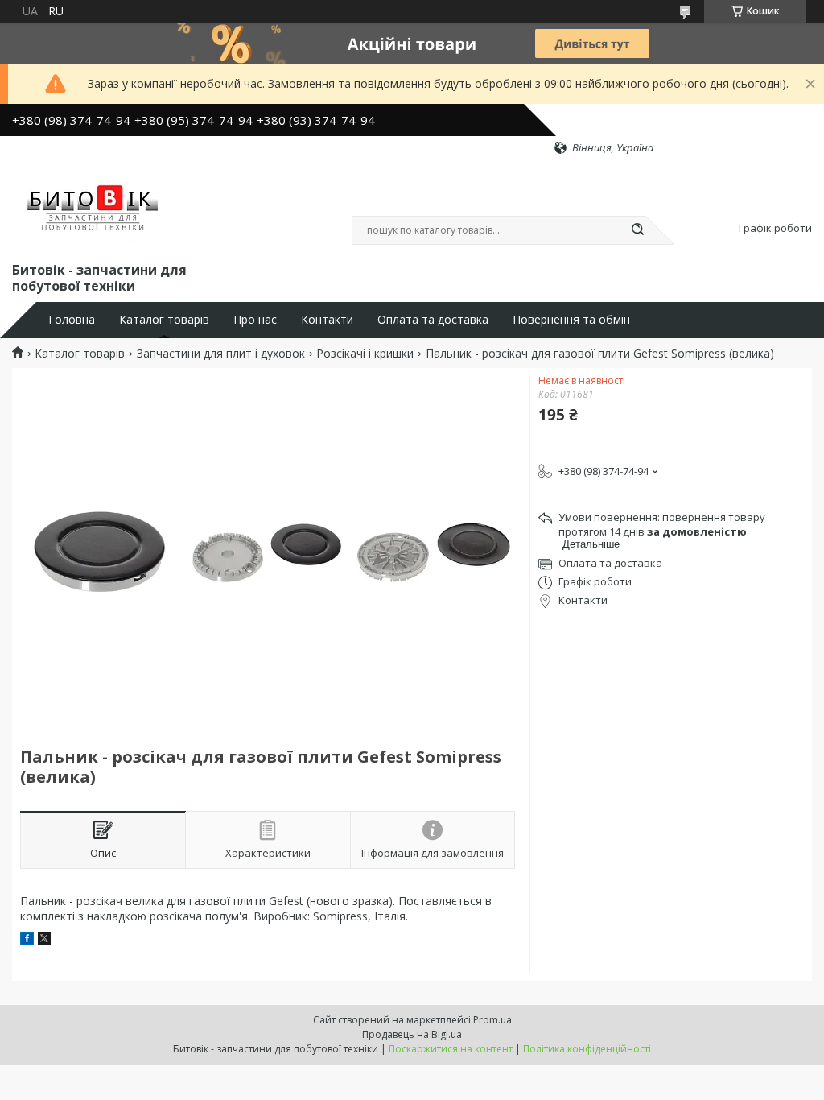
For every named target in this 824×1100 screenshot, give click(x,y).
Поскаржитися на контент (451, 1049)
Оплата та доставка (432, 319)
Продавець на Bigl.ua (412, 1034)
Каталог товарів (164, 319)
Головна (71, 319)
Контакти (327, 319)
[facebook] (27, 940)
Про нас (255, 319)
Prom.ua (492, 1020)
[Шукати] (637, 230)
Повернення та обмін (571, 319)
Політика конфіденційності (587, 1049)
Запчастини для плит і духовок (221, 353)
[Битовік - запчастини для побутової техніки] (94, 207)
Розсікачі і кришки (365, 353)
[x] (44, 940)
